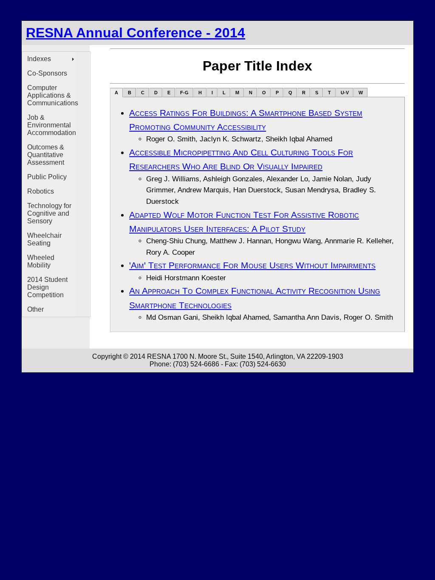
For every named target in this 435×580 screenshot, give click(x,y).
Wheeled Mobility (40, 261)
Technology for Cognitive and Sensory (49, 213)
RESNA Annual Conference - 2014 (135, 32)
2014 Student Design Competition (47, 287)
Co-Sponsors (47, 73)
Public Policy (47, 176)
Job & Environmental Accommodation (51, 125)
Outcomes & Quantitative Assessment (45, 155)
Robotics (40, 191)
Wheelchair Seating (44, 239)
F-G (184, 92)
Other (35, 309)
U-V (345, 92)
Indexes (39, 58)
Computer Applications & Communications (51, 95)
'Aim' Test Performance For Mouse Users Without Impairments (252, 265)
